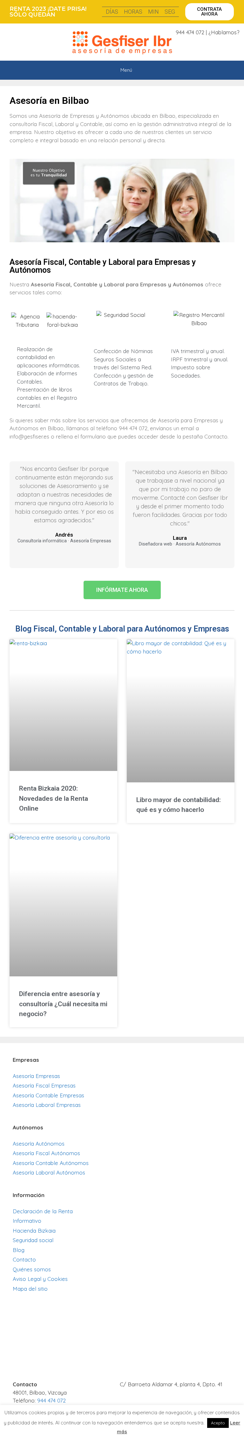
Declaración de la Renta (43, 1211)
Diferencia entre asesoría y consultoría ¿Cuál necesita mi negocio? (63, 1004)
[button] (209, 11)
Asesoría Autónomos (38, 1143)
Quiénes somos (32, 1269)
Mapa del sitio (30, 1288)
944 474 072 (190, 32)
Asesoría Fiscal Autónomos (46, 1153)
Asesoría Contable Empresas (48, 1095)
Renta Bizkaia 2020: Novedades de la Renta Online (53, 798)
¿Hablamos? (223, 32)
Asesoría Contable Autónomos (51, 1163)
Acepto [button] (218, 1422)
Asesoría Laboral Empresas (47, 1104)
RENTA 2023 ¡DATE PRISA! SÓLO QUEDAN (48, 11)
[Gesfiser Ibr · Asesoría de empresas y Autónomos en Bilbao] (123, 43)
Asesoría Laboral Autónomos (49, 1172)
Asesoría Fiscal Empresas (44, 1085)
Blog (18, 1250)
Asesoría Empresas (36, 1076)
